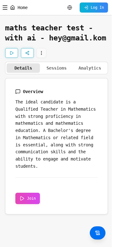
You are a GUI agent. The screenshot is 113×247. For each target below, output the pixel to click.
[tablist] (56, 68)
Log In (97, 7)
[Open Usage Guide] (97, 232)
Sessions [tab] (56, 68)
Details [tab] (23, 68)
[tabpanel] (56, 146)
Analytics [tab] (89, 68)
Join (31, 198)
